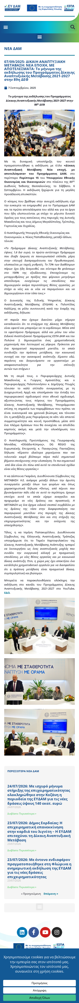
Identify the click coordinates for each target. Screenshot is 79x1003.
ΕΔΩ (7, 593)
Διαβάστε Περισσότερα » (21, 813)
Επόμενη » (51, 894)
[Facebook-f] (33, 932)
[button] (5, 27)
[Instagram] (57, 932)
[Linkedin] (22, 932)
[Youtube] (45, 932)
